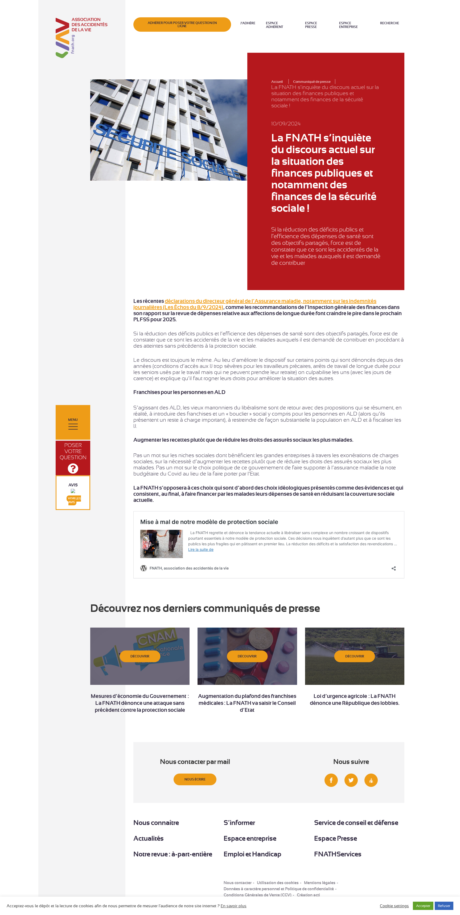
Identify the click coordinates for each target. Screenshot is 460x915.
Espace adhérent (274, 25)
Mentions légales (319, 882)
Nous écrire (195, 779)
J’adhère (247, 23)
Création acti (308, 895)
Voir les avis (74, 500)
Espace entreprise (348, 25)
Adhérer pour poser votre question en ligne (182, 24)
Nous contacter (238, 882)
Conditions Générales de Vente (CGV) (257, 895)
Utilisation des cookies (278, 882)
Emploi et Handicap (252, 854)
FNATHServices (338, 854)
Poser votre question (73, 451)
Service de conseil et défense (356, 823)
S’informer (239, 823)
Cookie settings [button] (394, 906)
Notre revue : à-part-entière (172, 854)
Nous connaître (156, 823)
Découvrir (139, 656)
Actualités (148, 838)
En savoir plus (234, 906)
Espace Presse (311, 25)
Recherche (389, 23)
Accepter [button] (423, 906)
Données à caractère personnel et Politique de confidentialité (279, 888)
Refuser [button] (444, 906)
